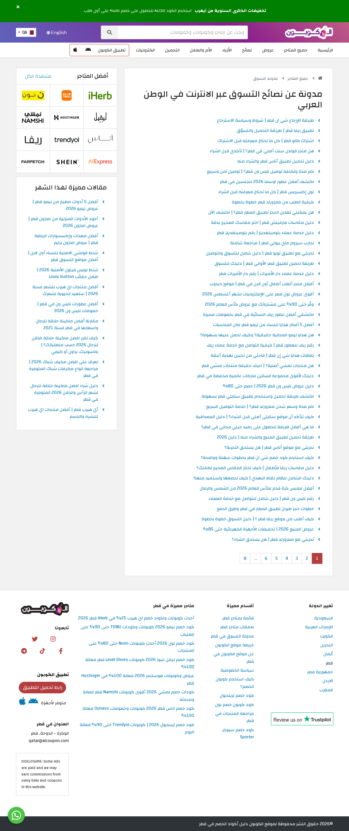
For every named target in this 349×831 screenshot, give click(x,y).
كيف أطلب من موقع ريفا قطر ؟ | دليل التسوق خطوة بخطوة (257, 519)
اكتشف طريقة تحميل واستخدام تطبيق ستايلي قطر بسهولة (257, 396)
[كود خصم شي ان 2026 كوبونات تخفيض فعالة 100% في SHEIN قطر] (67, 162)
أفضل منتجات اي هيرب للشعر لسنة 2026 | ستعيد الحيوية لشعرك (65, 290)
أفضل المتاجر (92, 76)
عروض (268, 50)
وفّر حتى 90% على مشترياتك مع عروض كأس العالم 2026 (259, 304)
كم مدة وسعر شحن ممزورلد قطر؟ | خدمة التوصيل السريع (260, 407)
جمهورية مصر (320, 672)
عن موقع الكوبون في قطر (233, 657)
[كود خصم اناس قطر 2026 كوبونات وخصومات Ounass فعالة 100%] (100, 140)
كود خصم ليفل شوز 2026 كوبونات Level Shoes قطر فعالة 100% (139, 663)
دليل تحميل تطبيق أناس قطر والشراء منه (275, 161)
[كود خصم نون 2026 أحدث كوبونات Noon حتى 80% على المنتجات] (33, 95)
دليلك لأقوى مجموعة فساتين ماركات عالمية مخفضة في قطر (255, 376)
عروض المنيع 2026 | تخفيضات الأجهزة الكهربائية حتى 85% (258, 529)
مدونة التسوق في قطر (232, 636)
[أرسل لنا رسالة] (16, 815)
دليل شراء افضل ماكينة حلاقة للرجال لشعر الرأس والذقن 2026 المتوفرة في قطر (64, 392)
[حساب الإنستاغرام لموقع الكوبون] (52, 639)
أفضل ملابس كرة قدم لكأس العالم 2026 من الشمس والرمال (257, 488)
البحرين (326, 645)
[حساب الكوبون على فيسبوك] (61, 651)
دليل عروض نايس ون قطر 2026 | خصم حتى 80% (268, 386)
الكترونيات (145, 50)
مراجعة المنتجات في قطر (234, 717)
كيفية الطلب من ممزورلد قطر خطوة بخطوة (273, 202)
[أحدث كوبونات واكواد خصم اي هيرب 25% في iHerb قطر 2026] (100, 95)
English (58, 32)
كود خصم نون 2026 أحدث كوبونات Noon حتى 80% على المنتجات (141, 647)
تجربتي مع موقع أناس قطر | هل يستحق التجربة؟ (269, 447)
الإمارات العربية (319, 627)
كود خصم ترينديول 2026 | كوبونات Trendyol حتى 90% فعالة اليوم (137, 728)
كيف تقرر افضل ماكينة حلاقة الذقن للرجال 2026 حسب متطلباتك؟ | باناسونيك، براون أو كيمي (65, 345)
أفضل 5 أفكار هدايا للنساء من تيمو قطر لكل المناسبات (263, 325)
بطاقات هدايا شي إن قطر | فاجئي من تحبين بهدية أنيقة (262, 355)
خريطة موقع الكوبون (234, 645)
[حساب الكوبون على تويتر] (34, 639)
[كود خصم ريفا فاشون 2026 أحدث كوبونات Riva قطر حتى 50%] (33, 140)
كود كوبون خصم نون (234, 705)
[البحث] (109, 32)
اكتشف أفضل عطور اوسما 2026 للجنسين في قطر (267, 182)
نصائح (247, 50)
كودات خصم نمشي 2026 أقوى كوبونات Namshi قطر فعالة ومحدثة (138, 696)
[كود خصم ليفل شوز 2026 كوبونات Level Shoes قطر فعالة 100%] (100, 117)
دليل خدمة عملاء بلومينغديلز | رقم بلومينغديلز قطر (265, 233)
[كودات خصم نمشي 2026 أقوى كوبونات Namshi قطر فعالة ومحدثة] (33, 117)
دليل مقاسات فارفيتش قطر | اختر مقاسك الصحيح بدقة (262, 223)
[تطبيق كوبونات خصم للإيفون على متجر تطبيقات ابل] (75, 50)
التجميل (172, 50)
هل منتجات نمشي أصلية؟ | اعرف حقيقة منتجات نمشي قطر (257, 366)
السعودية (323, 618)
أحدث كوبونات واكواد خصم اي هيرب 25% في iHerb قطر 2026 (136, 618)
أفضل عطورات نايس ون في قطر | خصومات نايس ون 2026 (67, 308)
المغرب (326, 690)
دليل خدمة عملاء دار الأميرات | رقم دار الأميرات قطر (266, 274)
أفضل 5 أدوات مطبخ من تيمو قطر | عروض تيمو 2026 (65, 205)
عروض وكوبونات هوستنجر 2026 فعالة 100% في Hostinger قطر (137, 679)
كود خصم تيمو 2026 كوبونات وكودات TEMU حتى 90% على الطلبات (137, 631)
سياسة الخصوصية (237, 670)
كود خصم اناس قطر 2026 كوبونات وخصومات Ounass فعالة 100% (138, 712)
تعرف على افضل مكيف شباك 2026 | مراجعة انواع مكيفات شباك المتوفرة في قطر (63, 369)
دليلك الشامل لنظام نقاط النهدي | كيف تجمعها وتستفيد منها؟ (253, 478)
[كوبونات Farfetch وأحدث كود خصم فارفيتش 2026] (33, 162)
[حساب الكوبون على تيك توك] (42, 651)
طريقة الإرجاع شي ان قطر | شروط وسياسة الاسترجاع (265, 120)
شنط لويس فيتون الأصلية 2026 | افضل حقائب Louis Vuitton (67, 273)
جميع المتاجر (295, 50)
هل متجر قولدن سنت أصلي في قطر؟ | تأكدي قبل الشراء (262, 151)
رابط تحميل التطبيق (42, 687)
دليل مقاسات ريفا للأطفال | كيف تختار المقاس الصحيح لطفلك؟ (255, 468)
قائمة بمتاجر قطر (238, 618)
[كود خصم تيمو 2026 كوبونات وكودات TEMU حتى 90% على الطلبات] (67, 95)
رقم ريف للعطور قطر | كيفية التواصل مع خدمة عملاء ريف (260, 345)
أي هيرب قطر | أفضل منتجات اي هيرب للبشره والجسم (63, 413)
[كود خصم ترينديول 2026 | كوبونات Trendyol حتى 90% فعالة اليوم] (67, 140)
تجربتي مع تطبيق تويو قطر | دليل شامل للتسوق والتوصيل (260, 253)
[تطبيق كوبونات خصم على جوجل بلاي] (88, 50)
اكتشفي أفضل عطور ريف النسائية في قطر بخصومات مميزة (258, 315)
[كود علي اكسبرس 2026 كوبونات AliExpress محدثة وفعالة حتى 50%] (100, 162)
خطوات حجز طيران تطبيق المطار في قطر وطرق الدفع (265, 509)
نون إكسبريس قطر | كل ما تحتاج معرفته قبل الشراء (266, 192)
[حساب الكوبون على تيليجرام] (24, 651)
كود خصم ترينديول (237, 695)
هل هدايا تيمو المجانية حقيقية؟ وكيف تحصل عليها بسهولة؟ (257, 335)
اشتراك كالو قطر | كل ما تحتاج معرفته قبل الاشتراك (265, 141)
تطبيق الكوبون (111, 50)
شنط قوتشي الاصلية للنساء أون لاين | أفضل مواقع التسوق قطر (63, 256)
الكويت (326, 636)
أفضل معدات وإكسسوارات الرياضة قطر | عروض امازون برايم (66, 239)
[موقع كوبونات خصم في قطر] (320, 78)
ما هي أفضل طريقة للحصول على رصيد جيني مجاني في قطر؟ (257, 427)
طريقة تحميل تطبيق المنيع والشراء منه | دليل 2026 (265, 437)
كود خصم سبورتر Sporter (238, 733)
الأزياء (227, 50)
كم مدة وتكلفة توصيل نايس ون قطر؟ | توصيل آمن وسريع (260, 171)
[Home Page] (309, 32)
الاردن (327, 681)
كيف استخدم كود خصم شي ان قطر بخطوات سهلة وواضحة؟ (257, 458)
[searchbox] (183, 32)
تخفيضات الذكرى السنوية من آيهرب (230, 10)
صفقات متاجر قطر (237, 627)
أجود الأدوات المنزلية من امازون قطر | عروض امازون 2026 (63, 222)
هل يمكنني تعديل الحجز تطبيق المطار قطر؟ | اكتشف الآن (261, 212)
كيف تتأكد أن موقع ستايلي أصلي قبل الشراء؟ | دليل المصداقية (255, 417)
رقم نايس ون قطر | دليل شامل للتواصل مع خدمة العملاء (261, 499)
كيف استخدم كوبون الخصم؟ (235, 683)
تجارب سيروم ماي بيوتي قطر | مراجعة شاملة (272, 243)
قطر (329, 663)
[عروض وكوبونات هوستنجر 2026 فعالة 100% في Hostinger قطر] (67, 117)
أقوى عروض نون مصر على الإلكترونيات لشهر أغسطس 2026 (258, 294)
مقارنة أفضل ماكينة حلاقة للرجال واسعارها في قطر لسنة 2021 (67, 325)
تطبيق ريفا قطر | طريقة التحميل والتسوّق (275, 131)
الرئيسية (325, 50)
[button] (18, 7)
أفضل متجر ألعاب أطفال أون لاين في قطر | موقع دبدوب (262, 284)
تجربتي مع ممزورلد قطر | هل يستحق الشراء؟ (273, 539)
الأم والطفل (201, 50)
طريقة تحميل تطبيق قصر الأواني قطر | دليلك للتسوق (264, 263)
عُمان (328, 654)
